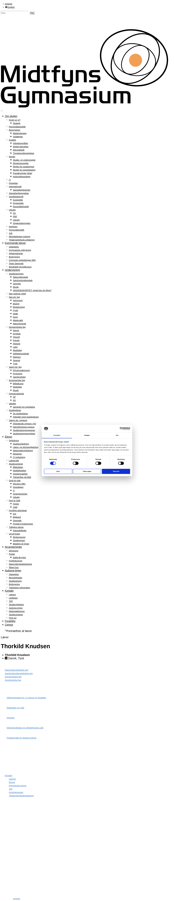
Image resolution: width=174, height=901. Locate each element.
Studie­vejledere (16, 604)
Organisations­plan (21, 223)
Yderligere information (19, 587)
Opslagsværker (20, 474)
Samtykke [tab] (56, 435)
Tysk (15, 363)
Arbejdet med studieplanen (26, 417)
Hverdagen (18, 487)
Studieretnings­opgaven (24, 430)
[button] (32, 13)
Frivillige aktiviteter (18, 510)
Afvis (58, 471)
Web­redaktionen (17, 611)
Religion (17, 357)
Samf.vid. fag (15, 367)
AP (14, 397)
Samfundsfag (19, 377)
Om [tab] (117, 435)
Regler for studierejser (23, 166)
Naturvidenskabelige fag (16, 670)
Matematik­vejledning (23, 450)
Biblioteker (18, 467)
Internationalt (15, 186)
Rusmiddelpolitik (21, 206)
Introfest (10, 717)
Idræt (15, 313)
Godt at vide (15, 480)
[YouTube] (7, 882)
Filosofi (16, 337)
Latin (15, 347)
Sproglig (17, 283)
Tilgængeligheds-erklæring (22, 240)
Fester (16, 504)
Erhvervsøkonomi (21, 370)
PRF (15, 216)
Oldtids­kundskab (21, 353)
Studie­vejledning (21, 444)
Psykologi (17, 373)
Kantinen (13, 226)
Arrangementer (20, 494)
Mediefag (17, 350)
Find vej (13, 618)
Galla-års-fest (19, 557)
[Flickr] (6, 862)
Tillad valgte (87, 471)
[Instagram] (6, 842)
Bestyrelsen (14, 130)
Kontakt (9, 590)
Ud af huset (14, 534)
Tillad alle (116, 471)
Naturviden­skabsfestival (20, 564)
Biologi (16, 304)
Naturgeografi (19, 323)
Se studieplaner (20, 413)
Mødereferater (20, 133)
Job (10, 233)
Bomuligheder (15, 577)
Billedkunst (18, 383)
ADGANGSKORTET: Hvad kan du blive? (32, 290)
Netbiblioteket (19, 470)
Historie (16, 343)
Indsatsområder (20, 143)
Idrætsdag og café (15, 708)
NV (14, 400)
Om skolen (11, 116)
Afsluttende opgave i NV (24, 423)
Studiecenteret (16, 464)
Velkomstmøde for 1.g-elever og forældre (26, 697)
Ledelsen (13, 598)
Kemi (15, 317)
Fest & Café (14, 500)
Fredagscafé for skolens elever (21, 738)
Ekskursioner (19, 537)
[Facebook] (6, 822)
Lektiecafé (14, 460)
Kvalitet (12, 140)
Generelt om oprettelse (24, 407)
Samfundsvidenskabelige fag (19, 673)
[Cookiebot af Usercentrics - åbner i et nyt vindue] (121, 428)
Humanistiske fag (17, 327)
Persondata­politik (17, 126)
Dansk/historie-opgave (24, 427)
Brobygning (14, 257)
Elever (8, 436)
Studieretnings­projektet (24, 433)
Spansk (16, 360)
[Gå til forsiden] (87, 106)
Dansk (16, 330)
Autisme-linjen (13, 570)
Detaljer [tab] (87, 435)
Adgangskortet (16, 253)
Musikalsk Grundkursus (20, 267)
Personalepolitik (16, 230)
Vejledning (14, 440)
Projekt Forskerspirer (23, 524)
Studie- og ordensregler (24, 160)
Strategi (16, 123)
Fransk (16, 340)
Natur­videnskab (20, 277)
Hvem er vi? (14, 120)
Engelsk (17, 333)
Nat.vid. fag (14, 297)
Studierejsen (19, 540)
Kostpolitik (18, 200)
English (11, 7)
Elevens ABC (19, 484)
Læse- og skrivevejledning (25, 447)
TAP (11, 601)
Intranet (8, 4)
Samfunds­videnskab (23, 280)
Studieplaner (15, 410)
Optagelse (14, 247)
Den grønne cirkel (17, 293)
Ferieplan (13, 183)
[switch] (76, 463)
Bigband (17, 517)
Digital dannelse (20, 146)
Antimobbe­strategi (21, 176)
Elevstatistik (18, 150)
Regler (12, 156)
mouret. (16, 898)
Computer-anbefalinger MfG (22, 260)
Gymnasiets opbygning (20, 250)
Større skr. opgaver (18, 420)
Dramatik (17, 520)
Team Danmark (16, 263)
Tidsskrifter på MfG (22, 477)
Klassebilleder (19, 530)
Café (15, 507)
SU (14, 213)
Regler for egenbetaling (24, 170)
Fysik (15, 310)
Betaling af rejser (21, 544)
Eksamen (17, 454)
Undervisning (12, 270)
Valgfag (12, 403)
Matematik (18, 320)
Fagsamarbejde (16, 393)
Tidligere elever (16, 527)
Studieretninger (16, 274)
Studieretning (15, 581)
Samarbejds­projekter (19, 193)
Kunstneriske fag (17, 380)
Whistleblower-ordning (19, 236)
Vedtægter (18, 136)
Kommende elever (15, 243)
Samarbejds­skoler (21, 190)
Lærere (12, 594)
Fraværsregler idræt (22, 173)
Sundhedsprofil (16, 196)
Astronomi (18, 300)
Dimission (13, 550)
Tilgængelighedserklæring (21, 795)
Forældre (10, 621)
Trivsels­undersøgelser (23, 153)
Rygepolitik (18, 203)
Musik (16, 287)
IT (10, 180)
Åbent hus (14, 567)
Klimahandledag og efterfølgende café (25, 728)
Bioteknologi (19, 307)
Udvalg (12, 210)
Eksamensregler (21, 163)
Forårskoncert (15, 561)
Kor (14, 514)
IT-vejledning (19, 457)
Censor (9, 624)
